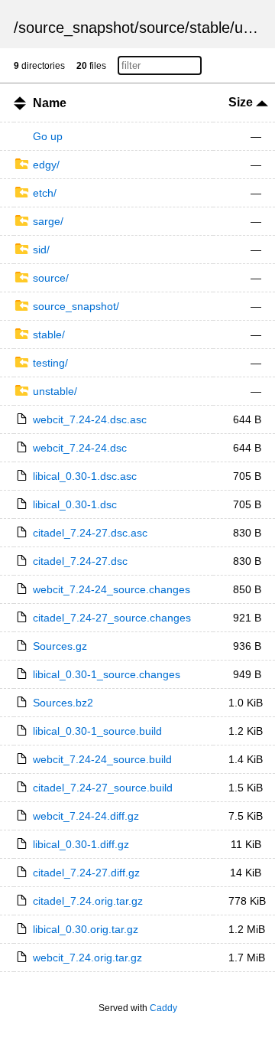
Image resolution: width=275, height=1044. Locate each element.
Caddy (163, 1008)
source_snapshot (76, 27)
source (162, 27)
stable (209, 27)
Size (242, 102)
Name (49, 102)
